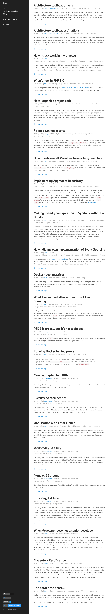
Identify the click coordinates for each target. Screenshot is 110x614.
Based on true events (10, 19)
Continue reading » (40, 24)
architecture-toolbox (51, 8)
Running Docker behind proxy (54, 351)
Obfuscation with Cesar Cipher (54, 423)
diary (46, 134)
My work (6, 24)
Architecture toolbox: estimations (57, 30)
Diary (5, 14)
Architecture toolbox (10, 11)
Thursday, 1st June (46, 498)
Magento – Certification (50, 560)
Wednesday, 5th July (47, 448)
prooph (54, 259)
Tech (4, 8)
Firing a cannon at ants (49, 130)
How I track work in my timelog (55, 55)
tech (45, 59)
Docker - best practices (49, 274)
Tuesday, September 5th (50, 398)
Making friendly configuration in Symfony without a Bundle (69, 215)
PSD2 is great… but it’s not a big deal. (59, 328)
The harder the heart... (49, 588)
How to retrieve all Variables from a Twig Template (68, 158)
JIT (52, 90)
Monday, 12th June (46, 475)
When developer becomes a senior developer (64, 530)
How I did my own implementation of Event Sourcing (69, 249)
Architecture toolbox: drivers (53, 5)
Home (5, 3)
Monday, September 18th (51, 375)
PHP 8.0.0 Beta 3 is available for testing (76, 88)
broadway (64, 259)
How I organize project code (53, 101)
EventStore (92, 202)
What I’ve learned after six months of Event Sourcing (63, 299)
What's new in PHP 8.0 (49, 80)
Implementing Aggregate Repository (58, 181)
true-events (48, 378)
